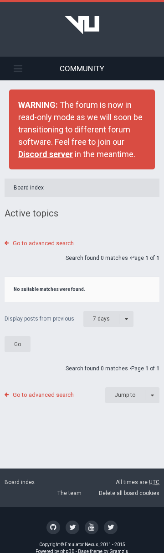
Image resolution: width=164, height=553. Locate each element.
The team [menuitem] (69, 493)
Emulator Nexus (81, 544)
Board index (29, 187)
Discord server (45, 154)
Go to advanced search (43, 243)
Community (82, 68)
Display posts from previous (57, 319)
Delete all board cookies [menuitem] (129, 493)
